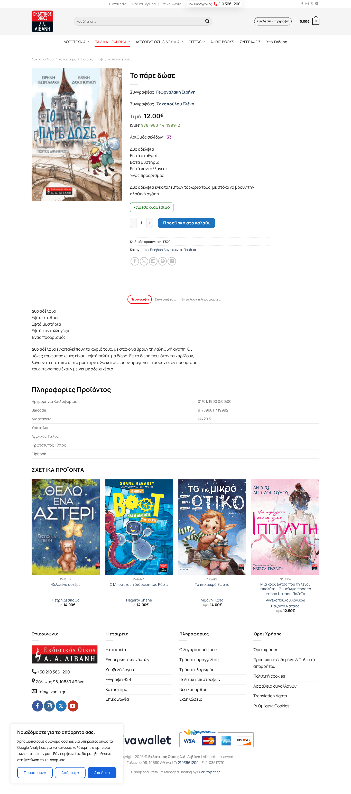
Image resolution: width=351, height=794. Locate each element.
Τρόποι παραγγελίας (199, 659)
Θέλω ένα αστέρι (65, 584)
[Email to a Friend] (153, 261)
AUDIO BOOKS (222, 41)
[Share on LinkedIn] (172, 261)
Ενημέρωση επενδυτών (127, 659)
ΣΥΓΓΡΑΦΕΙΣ (250, 41)
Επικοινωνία (172, 4)
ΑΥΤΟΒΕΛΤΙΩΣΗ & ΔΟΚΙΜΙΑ (158, 41)
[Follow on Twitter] (311, 4)
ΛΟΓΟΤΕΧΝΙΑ (75, 41)
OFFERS (195, 41)
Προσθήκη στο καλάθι (186, 223)
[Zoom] (38, 195)
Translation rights (270, 696)
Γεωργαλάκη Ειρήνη (176, 92)
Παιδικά (87, 59)
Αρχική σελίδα (43, 59)
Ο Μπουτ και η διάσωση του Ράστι (139, 584)
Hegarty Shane (139, 600)
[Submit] (207, 21)
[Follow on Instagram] (307, 4)
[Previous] (32, 550)
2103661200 (188, 762)
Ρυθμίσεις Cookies (271, 706)
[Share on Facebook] (135, 261)
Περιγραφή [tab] (140, 299)
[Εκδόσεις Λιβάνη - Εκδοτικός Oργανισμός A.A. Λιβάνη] (49, 21)
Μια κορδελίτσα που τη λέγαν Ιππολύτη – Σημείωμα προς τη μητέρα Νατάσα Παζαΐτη (285, 589)
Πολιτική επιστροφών (199, 679)
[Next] (319, 550)
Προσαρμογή (35, 772)
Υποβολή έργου (120, 669)
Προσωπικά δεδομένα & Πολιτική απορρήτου (284, 663)
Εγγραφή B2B (118, 679)
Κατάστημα (67, 59)
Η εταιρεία (118, 4)
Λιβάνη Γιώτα (212, 600)
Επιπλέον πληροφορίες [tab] (200, 299)
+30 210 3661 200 (53, 672)
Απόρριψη (70, 772)
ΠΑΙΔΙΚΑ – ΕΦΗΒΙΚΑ (110, 41)
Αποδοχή (102, 772)
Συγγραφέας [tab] (165, 299)
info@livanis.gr (52, 692)
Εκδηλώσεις (190, 699)
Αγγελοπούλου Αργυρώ (285, 600)
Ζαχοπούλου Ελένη (175, 104)
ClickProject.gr (208, 772)
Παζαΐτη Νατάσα (285, 606)
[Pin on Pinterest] (162, 261)
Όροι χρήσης (266, 649)
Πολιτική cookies (269, 676)
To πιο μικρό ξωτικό (212, 584)
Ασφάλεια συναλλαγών (275, 686)
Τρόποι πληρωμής (196, 669)
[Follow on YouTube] (316, 4)
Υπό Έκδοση (276, 41)
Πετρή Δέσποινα (66, 600)
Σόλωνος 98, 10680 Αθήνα (60, 682)
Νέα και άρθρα (144, 4)
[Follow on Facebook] (302, 4)
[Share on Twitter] (144, 261)
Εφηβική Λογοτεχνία (114, 59)
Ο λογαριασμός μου (198, 649)
